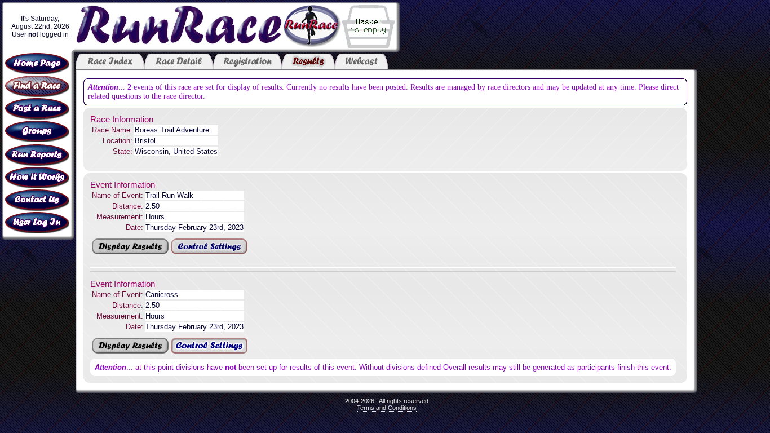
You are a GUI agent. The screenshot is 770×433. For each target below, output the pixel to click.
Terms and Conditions (387, 407)
